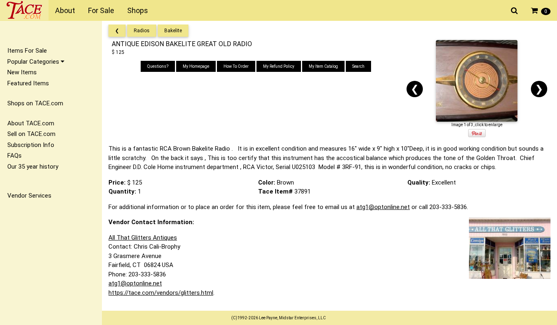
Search (358, 66)
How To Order (236, 66)
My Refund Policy (278, 66)
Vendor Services (29, 195)
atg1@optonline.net (383, 207)
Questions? (157, 66)
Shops (137, 10)
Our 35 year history (32, 166)
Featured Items (28, 83)
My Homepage (196, 66)
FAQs (14, 155)
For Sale (101, 10)
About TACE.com (30, 123)
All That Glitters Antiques (142, 237)
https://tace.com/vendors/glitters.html (160, 292)
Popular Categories (34, 61)
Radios (142, 30)
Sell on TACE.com (31, 134)
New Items (22, 72)
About (65, 10)
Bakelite (173, 30)
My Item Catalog (323, 66)
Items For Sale (27, 50)
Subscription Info (30, 145)
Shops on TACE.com (35, 103)
